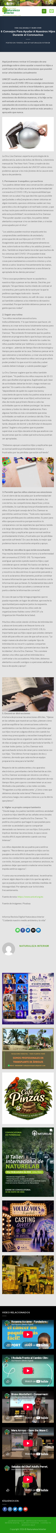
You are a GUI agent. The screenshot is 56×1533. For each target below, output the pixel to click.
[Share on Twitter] (28, 930)
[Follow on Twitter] (15, 1509)
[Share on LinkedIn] (38, 930)
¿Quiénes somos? (16, 1521)
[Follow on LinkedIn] (20, 1509)
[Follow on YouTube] (25, 1509)
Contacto (46, 1523)
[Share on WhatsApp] (17, 930)
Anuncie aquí (28, 1525)
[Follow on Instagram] (10, 1509)
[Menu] (44, 11)
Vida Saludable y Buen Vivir (28, 28)
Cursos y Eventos (30, 1523)
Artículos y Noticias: (36, 1521)
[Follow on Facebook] (4, 1509)
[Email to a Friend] (33, 930)
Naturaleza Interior (40, 43)
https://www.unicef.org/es (30, 896)
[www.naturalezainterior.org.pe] (18, 11)
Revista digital (12, 1523)
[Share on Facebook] (22, 930)
